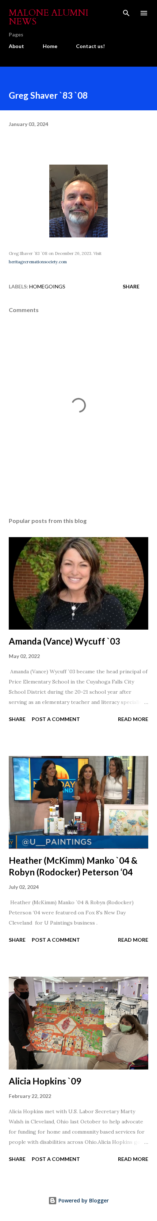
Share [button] (131, 286)
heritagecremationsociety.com (38, 261)
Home (50, 46)
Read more (133, 719)
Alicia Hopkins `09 (45, 1081)
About (16, 46)
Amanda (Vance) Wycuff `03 (64, 641)
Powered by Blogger (83, 1200)
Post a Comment (56, 719)
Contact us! (90, 46)
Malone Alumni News (48, 17)
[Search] (126, 13)
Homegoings (47, 286)
